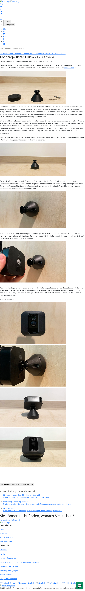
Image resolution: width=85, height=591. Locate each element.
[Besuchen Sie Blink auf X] (40, 583)
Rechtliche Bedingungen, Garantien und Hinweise (19, 562)
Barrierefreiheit (6, 574)
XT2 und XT (36, 54)
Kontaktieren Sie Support (10, 520)
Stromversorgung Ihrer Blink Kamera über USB (28, 496)
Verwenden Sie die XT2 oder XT (53, 54)
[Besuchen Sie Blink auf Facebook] (8, 583)
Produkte (3, 533)
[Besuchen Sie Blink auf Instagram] (26, 583)
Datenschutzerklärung (9, 566)
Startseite (4, 54)
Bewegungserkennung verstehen (37, 502)
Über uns (3, 550)
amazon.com (69, 68)
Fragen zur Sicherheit (8, 579)
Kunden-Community (8, 558)
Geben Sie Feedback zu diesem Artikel (18, 484)
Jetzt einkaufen (6, 541)
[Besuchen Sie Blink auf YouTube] (69, 583)
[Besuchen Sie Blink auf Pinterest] (7, 585)
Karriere (3, 554)
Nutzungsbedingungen (9, 570)
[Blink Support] (10, 1)
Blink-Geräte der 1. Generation (20, 54)
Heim (2, 529)
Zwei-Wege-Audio (32, 509)
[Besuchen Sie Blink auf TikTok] (53, 583)
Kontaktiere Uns (6, 537)
